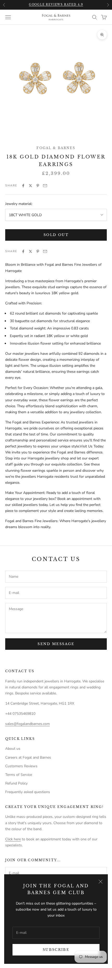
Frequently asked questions (27, 791)
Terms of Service (18, 774)
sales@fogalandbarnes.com (27, 723)
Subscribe (56, 949)
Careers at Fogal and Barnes (28, 757)
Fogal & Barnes (55, 148)
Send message (56, 644)
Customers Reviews (21, 766)
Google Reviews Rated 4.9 (56, 4)
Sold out (56, 235)
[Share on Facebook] (23, 186)
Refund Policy (16, 783)
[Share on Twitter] (30, 186)
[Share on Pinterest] (38, 186)
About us (12, 748)
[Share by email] (45, 186)
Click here (13, 839)
